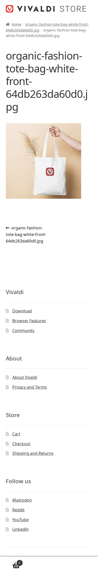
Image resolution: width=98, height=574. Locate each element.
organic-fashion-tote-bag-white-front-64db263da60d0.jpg (26, 234)
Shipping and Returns (33, 453)
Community (23, 330)
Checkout (21, 443)
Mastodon (22, 500)
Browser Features (29, 320)
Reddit (18, 510)
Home (16, 24)
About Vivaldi (24, 377)
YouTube (20, 519)
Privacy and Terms (29, 387)
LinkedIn (20, 529)
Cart (16, 434)
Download (22, 311)
